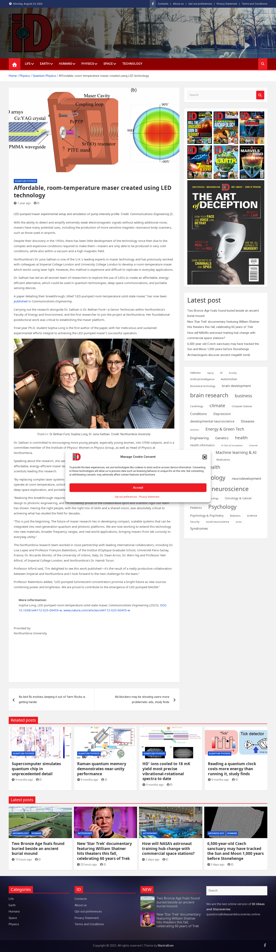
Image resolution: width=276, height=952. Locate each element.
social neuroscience (217, 521)
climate (217, 405)
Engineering (199, 438)
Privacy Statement (149, 496)
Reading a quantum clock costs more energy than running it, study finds (232, 768)
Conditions (198, 413)
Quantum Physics (25, 181)
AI (221, 373)
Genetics (222, 438)
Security (194, 521)
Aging (210, 372)
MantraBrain (166, 945)
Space (108, 64)
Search (260, 95)
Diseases (247, 421)
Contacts (163, 3)
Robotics (235, 515)
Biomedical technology (202, 386)
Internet (253, 445)
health (241, 437)
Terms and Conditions (254, 3)
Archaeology (21, 833)
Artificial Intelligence (202, 379)
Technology (132, 64)
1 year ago (24, 203)
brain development (236, 386)
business (243, 395)
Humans (65, 64)
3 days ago (217, 864)
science (252, 515)
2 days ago (152, 859)
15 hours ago (23, 859)
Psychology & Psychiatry (206, 515)
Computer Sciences (242, 406)
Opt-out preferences (126, 496)
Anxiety (233, 372)
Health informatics (202, 445)
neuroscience (230, 489)
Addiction (195, 373)
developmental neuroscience (212, 421)
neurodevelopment (246, 478)
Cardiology (196, 406)
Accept (138, 487)
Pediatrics (196, 508)
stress (239, 521)
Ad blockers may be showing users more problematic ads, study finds (142, 699)
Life (28, 64)
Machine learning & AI (236, 452)
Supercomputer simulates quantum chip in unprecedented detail (36, 768)
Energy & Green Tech (224, 429)
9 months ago (24, 779)
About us (178, 3)
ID (38, 203)
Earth (45, 64)
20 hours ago (88, 864)
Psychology (222, 506)
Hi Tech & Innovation (232, 445)
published (20, 301)
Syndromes (199, 528)
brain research (209, 395)
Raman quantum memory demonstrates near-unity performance (101, 768)
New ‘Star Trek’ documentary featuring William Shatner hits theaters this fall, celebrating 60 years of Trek (104, 851)
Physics (87, 64)
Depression (222, 414)
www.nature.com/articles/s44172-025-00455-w (96, 610)
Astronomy (85, 833)
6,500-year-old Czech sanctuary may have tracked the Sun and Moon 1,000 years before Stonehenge (235, 851)
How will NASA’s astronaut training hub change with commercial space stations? (168, 848)
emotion (194, 429)
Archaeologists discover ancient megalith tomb (218, 355)
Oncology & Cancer (238, 498)
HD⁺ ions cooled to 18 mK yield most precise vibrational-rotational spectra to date (166, 771)
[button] (205, 457)
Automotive (229, 379)
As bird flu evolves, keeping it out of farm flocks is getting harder (52, 699)
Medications (223, 459)
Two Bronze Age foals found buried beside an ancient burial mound (38, 848)
